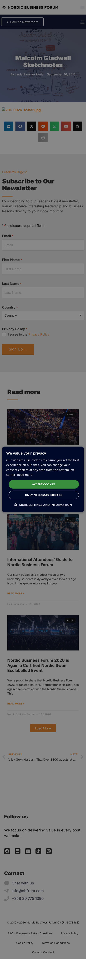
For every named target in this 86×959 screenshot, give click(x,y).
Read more (24, 474)
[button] (43, 504)
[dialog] (43, 479)
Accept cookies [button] (44, 484)
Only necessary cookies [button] (43, 495)
